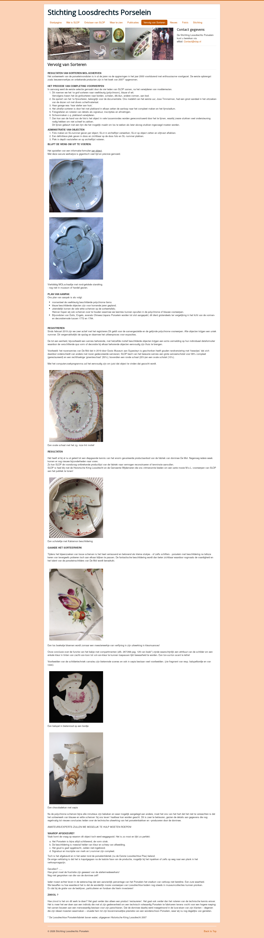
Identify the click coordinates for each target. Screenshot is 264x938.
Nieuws (173, 22)
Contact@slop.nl (192, 41)
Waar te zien (116, 22)
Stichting (197, 22)
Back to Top (210, 931)
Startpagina (56, 22)
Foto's (185, 22)
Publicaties (133, 22)
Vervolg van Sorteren (154, 22)
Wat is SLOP (73, 22)
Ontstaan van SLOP (94, 22)
